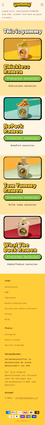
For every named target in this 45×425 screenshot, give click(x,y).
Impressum (10, 298)
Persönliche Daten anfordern (21, 308)
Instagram (10, 334)
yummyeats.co (25, 420)
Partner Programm (14, 345)
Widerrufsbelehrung (15, 303)
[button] (3, 4)
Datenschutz (11, 287)
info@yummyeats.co (26, 398)
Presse (8, 314)
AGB (6, 292)
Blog (7, 319)
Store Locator (12, 340)
